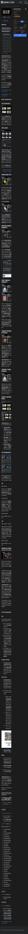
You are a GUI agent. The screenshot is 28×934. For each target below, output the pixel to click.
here (11, 273)
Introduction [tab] (5, 20)
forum (10, 701)
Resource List (8, 6)
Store (2, 6)
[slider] (16, 14)
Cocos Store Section (8, 37)
